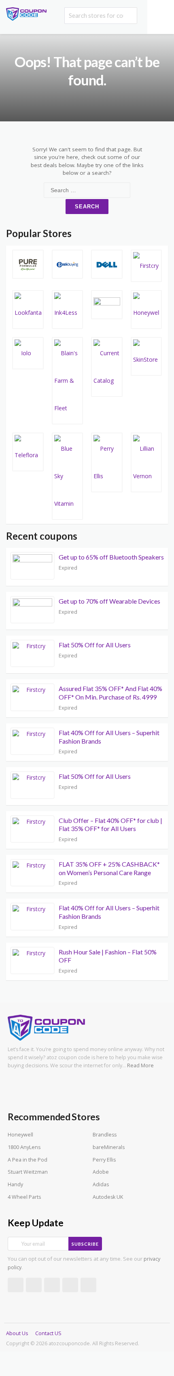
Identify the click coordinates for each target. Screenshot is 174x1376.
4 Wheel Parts (24, 1197)
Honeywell (20, 1134)
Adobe (101, 1171)
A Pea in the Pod (27, 1159)
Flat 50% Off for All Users (95, 645)
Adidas (101, 1184)
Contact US (48, 1333)
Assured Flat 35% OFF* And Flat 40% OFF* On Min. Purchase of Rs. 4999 (110, 693)
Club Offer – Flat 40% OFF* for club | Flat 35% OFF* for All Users (110, 824)
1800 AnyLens (24, 1147)
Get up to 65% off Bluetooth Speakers (111, 557)
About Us (17, 1333)
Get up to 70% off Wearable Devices (109, 601)
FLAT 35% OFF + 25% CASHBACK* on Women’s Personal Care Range (109, 868)
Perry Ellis (104, 1159)
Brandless (105, 1134)
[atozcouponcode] (26, 13)
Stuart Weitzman (28, 1171)
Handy (15, 1184)
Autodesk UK (108, 1197)
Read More (140, 1065)
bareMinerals (109, 1147)
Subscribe (85, 1244)
